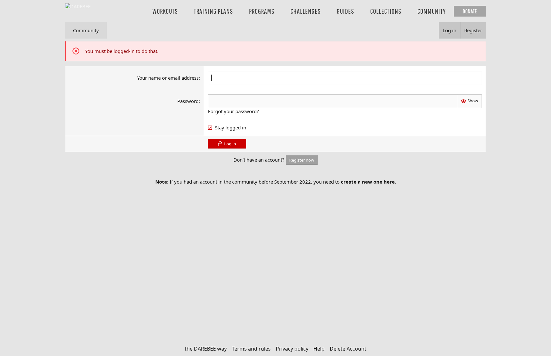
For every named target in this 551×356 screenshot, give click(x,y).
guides (345, 11)
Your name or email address (168, 78)
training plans (213, 11)
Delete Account (348, 348)
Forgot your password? (233, 111)
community (431, 11)
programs (262, 11)
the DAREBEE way (206, 348)
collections (385, 11)
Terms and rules (251, 348)
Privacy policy (292, 348)
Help (319, 348)
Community (86, 30)
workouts (165, 11)
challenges (305, 11)
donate (470, 11)
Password (188, 101)
